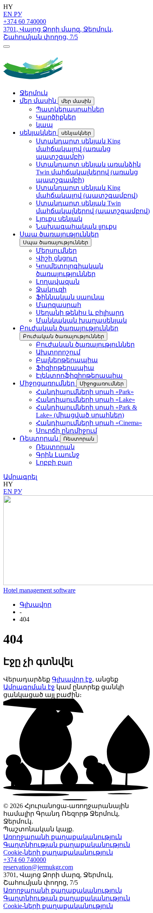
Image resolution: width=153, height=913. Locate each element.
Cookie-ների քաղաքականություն (58, 852)
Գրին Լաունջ (58, 454)
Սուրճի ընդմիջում (66, 430)
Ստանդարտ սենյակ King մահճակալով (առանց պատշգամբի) (78, 149)
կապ (44, 124)
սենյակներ (39, 132)
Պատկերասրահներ (70, 109)
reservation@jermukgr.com (38, 867)
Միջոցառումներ (48, 383)
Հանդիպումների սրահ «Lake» (85, 399)
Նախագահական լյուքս (76, 226)
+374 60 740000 (24, 21)
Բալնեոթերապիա (67, 359)
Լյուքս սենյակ (59, 218)
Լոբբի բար (54, 462)
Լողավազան (58, 281)
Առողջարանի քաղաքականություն (62, 836)
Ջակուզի (51, 289)
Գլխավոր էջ (72, 679)
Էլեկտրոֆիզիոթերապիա (79, 375)
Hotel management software (39, 590)
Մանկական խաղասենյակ (81, 320)
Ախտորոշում (58, 352)
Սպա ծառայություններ (59, 234)
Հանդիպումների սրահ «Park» (85, 391)
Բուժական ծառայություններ (69, 328)
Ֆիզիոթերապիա (65, 367)
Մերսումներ (56, 250)
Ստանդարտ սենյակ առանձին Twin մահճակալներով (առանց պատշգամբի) (88, 172)
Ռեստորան (40, 438)
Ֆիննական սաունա (70, 297)
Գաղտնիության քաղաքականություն (66, 844)
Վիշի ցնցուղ (56, 258)
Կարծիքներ (56, 117)
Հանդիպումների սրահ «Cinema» (89, 422)
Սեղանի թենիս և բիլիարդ (80, 312)
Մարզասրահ (58, 304)
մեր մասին (39, 100)
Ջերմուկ (34, 92)
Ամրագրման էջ (29, 687)
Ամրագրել (20, 476)
